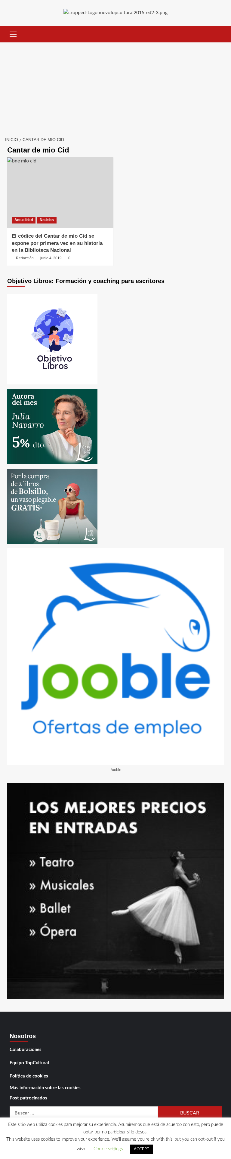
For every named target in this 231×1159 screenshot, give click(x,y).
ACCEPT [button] (141, 1149)
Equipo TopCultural (29, 1063)
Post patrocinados (28, 1098)
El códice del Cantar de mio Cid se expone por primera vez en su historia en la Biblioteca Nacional (57, 243)
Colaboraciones (26, 1049)
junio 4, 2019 (51, 258)
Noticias (47, 220)
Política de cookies (29, 1076)
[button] (13, 33)
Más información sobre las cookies (45, 1088)
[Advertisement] (115, 87)
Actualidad (23, 220)
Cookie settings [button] (108, 1149)
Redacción (25, 258)
